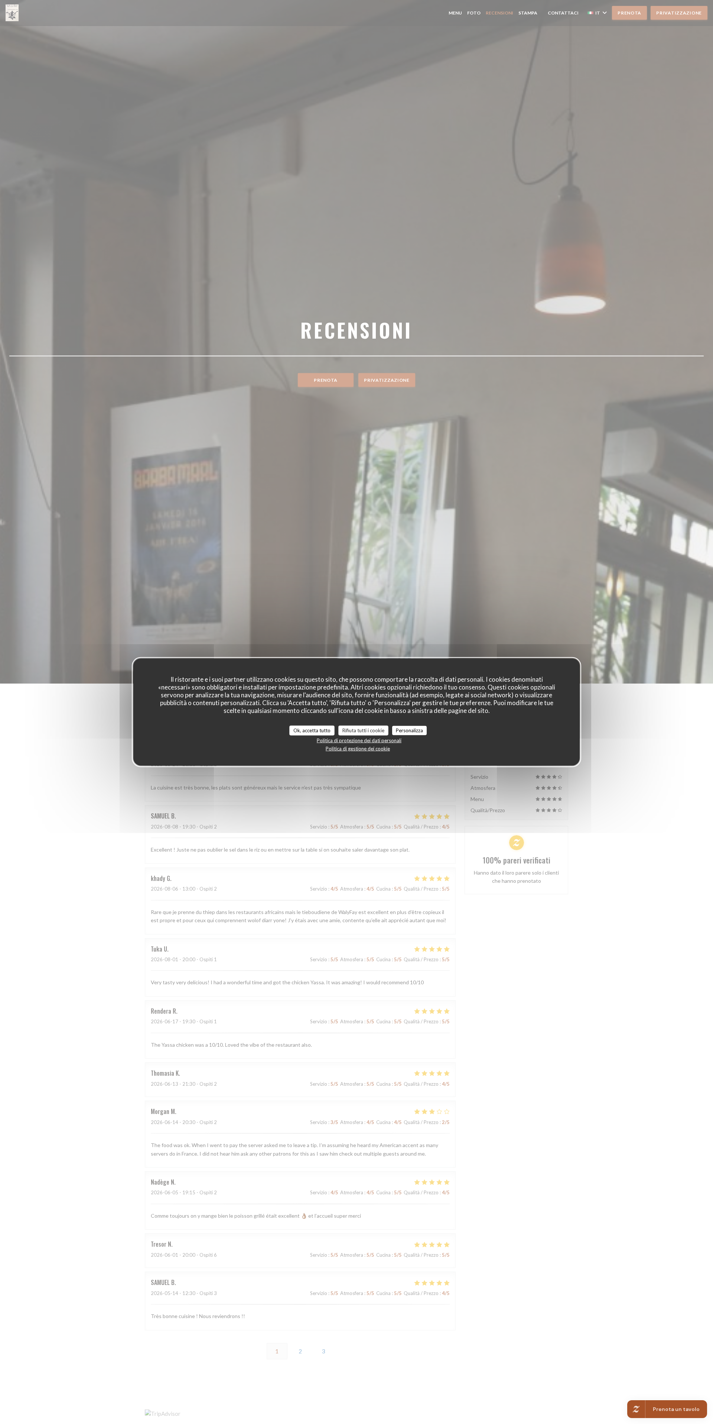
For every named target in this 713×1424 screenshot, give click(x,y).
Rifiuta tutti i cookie (363, 730)
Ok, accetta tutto (312, 730)
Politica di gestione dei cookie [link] (358, 749)
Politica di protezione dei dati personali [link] (359, 740)
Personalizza (409, 730)
